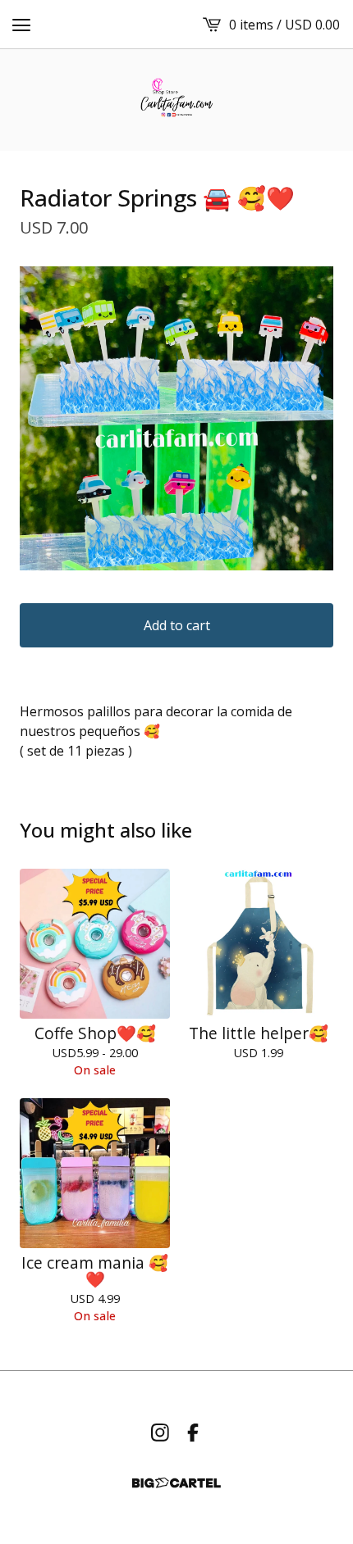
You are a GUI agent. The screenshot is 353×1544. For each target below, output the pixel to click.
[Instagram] (160, 1432)
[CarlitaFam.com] (177, 100)
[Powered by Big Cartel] (176, 1483)
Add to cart (177, 625)
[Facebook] (193, 1432)
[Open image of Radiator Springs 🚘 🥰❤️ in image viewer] (176, 418)
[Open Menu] (21, 24)
